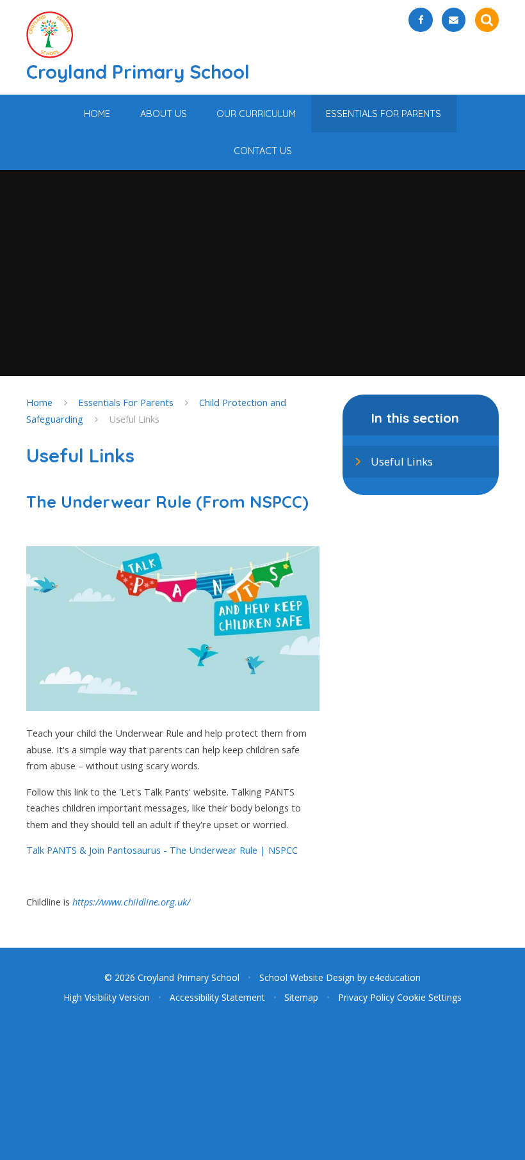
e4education (395, 977)
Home (39, 402)
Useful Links (134, 418)
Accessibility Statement (217, 997)
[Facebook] (420, 20)
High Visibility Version (106, 997)
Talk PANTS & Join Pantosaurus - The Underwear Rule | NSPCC (162, 849)
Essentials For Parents (126, 402)
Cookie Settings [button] (429, 997)
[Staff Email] (454, 20)
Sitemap (301, 997)
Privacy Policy (366, 997)
